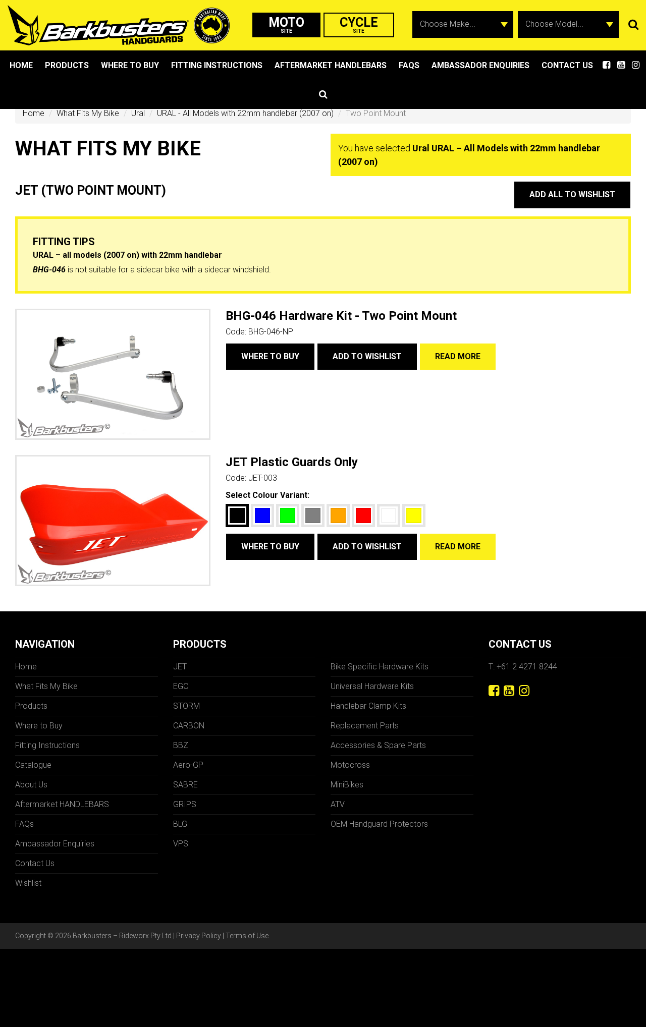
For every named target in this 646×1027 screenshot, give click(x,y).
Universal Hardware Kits (372, 686)
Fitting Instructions (216, 65)
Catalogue (33, 765)
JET (180, 666)
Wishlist (28, 883)
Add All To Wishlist (572, 194)
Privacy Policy (198, 936)
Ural (138, 113)
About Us (31, 784)
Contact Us (567, 65)
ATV (338, 804)
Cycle (359, 24)
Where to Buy (130, 65)
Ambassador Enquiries (480, 65)
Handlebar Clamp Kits (368, 706)
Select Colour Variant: (267, 495)
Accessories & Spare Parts (378, 745)
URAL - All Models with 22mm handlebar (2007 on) (245, 113)
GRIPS (184, 804)
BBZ (180, 745)
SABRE (185, 784)
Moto (286, 24)
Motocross (350, 765)
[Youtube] (509, 690)
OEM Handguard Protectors (379, 824)
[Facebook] (494, 690)
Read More (457, 356)
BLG (180, 824)
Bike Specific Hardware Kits (379, 666)
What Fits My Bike (88, 113)
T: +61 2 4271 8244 (523, 666)
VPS (180, 843)
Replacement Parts (365, 725)
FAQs (409, 65)
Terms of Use (247, 936)
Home (21, 65)
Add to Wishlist (367, 356)
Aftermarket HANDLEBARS (331, 65)
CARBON (188, 725)
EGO (181, 686)
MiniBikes (347, 784)
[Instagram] (524, 690)
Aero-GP (188, 765)
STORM (186, 706)
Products (67, 65)
